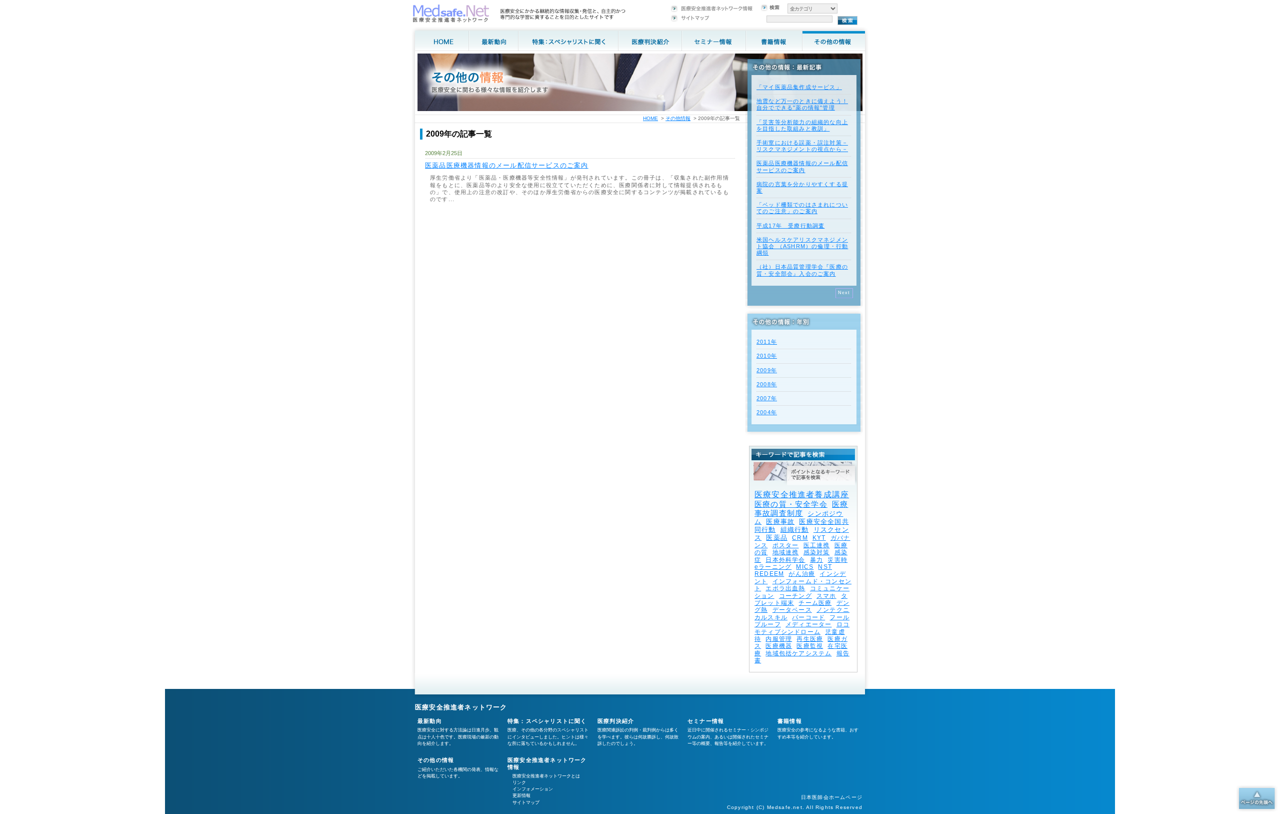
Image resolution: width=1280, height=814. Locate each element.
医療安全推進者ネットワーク (461, 707)
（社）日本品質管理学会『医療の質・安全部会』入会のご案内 (802, 270)
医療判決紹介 (616, 721)
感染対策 (817, 552)
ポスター (785, 545)
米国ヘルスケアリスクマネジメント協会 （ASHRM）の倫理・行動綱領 (802, 246)
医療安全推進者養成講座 (801, 494)
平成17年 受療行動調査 (790, 226)
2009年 (766, 370)
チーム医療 (815, 602)
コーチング (795, 595)
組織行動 (794, 529)
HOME (650, 118)
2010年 (766, 356)
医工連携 (817, 545)
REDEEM (769, 573)
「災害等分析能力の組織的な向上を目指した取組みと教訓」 (802, 125)
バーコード (808, 617)
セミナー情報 (706, 721)
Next (844, 292)
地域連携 (785, 552)
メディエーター (809, 624)
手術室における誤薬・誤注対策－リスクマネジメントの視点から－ (802, 146)
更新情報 (521, 795)
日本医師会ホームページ (831, 797)
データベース (792, 609)
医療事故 (780, 521)
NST (825, 566)
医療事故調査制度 (801, 508)
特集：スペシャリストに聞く (547, 721)
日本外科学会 (785, 559)
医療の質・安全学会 (791, 504)
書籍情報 (790, 721)
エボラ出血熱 (785, 588)
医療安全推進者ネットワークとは (546, 775)
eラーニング (773, 566)
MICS (805, 566)
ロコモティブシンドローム (802, 628)
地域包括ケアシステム (799, 653)
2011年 (766, 342)
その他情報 (678, 118)
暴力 (816, 559)
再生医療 (809, 638)
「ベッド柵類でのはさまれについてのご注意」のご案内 (802, 208)
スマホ (826, 595)
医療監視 (809, 645)
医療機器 (779, 645)
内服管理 (779, 638)
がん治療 (801, 573)
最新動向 (430, 721)
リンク (519, 782)
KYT (819, 537)
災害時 (838, 559)
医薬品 (777, 537)
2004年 (766, 412)
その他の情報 (436, 760)
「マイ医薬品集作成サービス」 (799, 87)
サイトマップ (526, 802)
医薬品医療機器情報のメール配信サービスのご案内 (506, 165)
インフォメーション (532, 788)
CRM (800, 537)
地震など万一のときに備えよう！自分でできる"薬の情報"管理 (802, 104)
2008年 (766, 384)
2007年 (766, 398)
